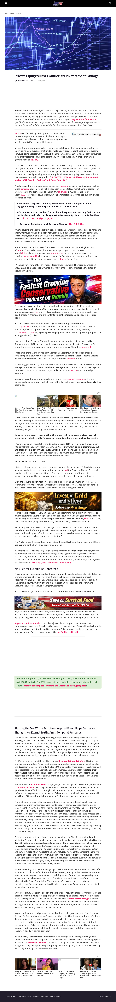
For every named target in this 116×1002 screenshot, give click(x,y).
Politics (13, 997)
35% (23, 194)
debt (19, 250)
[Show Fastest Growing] (58, 289)
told (66, 470)
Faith (51, 997)
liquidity (34, 159)
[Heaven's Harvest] (58, 602)
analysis (73, 370)
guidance (25, 326)
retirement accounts (75, 379)
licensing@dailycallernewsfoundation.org (51, 562)
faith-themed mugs (79, 898)
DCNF (18, 133)
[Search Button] (110, 3)
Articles (12, 13)
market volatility (31, 256)
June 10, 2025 (41, 81)
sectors (64, 185)
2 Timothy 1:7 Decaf (24, 787)
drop (61, 259)
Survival (58, 997)
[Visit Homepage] (58, 3)
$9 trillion (62, 191)
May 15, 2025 (76, 224)
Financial (36, 997)
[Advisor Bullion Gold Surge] (58, 501)
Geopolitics (44, 997)
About (6, 997)
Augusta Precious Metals (84, 119)
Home (6, 13)
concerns (25, 188)
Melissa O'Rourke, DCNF (24, 81)
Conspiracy (21, 997)
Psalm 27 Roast (39, 784)
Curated (18, 13)
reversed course (26, 332)
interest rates (57, 253)
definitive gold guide (68, 632)
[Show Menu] (6, 3)
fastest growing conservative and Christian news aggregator (55, 685)
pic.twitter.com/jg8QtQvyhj (37, 218)
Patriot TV (108, 997)
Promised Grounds (37, 942)
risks (35, 311)
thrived (24, 253)
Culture (29, 997)
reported (86, 346)
